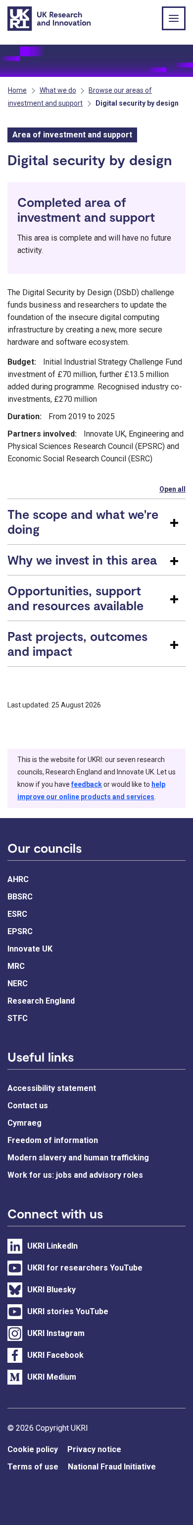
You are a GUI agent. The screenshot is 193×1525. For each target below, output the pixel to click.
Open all (172, 489)
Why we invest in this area (82, 559)
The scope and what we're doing (82, 521)
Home (17, 90)
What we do (58, 90)
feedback (86, 784)
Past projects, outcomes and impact (77, 643)
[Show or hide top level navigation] (174, 18)
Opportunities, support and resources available (75, 598)
